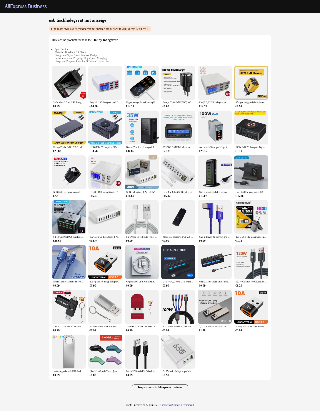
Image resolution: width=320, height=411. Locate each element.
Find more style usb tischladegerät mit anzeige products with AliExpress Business (98, 28)
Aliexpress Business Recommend (177, 405)
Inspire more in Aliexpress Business (160, 387)
